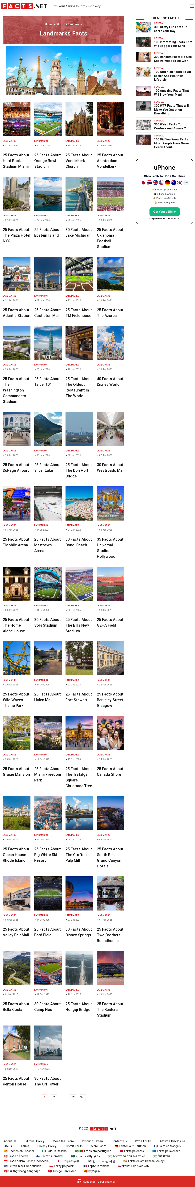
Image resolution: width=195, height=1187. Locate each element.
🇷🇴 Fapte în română (96, 1166)
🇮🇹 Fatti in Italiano (54, 1151)
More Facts (98, 1146)
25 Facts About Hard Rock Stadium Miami (16, 161)
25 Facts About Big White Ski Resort (47, 855)
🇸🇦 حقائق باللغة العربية (85, 1156)
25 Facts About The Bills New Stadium (79, 625)
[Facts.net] (24, 5)
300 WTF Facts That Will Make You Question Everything (171, 109)
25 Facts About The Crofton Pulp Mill (79, 855)
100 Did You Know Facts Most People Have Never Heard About (171, 143)
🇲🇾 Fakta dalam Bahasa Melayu (144, 1161)
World (60, 24)
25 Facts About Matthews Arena (47, 545)
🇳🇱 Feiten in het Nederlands (22, 1166)
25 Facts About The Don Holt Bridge (79, 470)
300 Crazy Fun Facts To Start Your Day (171, 29)
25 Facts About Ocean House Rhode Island (16, 855)
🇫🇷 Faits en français (167, 1146)
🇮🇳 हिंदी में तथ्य (161, 1156)
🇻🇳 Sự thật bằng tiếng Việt (22, 1171)
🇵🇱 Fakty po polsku (62, 1166)
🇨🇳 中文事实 (92, 1171)
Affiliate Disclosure (172, 1141)
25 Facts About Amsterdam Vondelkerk (110, 161)
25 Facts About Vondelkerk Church (79, 161)
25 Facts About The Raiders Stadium (110, 1010)
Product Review (92, 1141)
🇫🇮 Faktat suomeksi (49, 1156)
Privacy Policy (46, 1146)
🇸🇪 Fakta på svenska (166, 1151)
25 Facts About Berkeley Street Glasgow (110, 700)
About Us (10, 1141)
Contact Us (119, 1141)
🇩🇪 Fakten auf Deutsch (130, 1146)
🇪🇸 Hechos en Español (19, 1151)
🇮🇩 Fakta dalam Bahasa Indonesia (26, 1161)
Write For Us (143, 1141)
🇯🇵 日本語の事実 (68, 1161)
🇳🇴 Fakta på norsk (16, 1156)
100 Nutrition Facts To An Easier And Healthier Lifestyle (172, 76)
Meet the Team (63, 1141)
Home (48, 24)
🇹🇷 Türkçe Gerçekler (62, 1171)
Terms (25, 1146)
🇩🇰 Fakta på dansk (131, 1151)
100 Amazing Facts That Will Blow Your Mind (171, 92)
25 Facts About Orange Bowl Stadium (47, 161)
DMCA (8, 1146)
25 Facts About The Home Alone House (16, 625)
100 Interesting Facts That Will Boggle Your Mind (173, 44)
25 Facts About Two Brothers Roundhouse (110, 935)
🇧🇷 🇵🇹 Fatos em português (93, 1151)
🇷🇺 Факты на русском (133, 1166)
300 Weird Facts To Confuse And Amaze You (171, 126)
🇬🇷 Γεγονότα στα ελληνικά (126, 1156)
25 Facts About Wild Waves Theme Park (16, 700)
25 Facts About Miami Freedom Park (47, 774)
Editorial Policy (34, 1141)
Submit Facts (74, 1146)
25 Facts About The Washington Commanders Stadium (16, 390)
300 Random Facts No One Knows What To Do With (173, 59)
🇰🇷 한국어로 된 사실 (101, 1161)
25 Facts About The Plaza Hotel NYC (16, 235)
